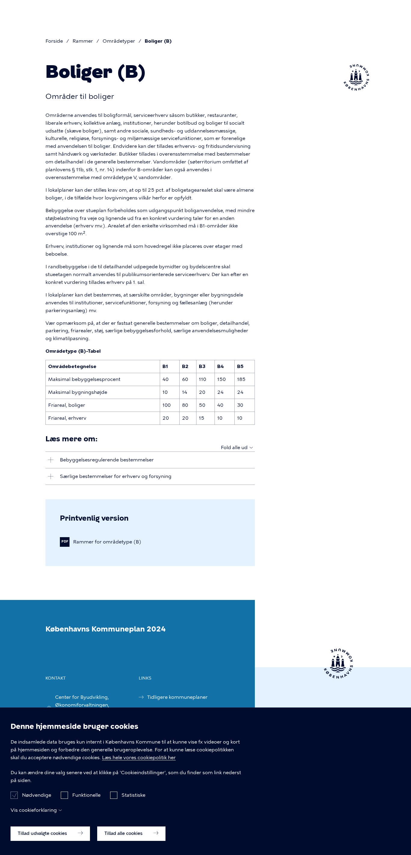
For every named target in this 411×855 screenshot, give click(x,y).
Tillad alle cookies (124, 833)
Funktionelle (86, 795)
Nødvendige (36, 795)
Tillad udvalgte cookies (43, 833)
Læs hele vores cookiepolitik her (139, 757)
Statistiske (133, 795)
